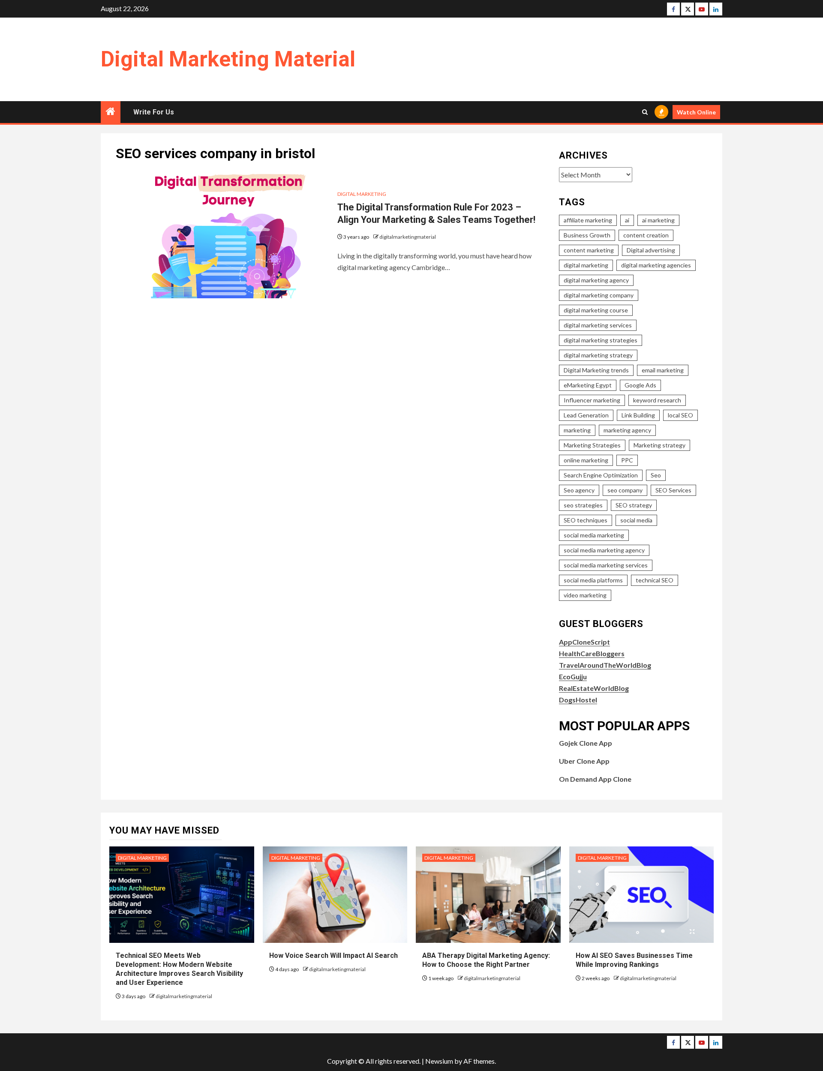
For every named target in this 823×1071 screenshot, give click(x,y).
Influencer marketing (592, 400)
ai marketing (658, 220)
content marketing (589, 250)
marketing (577, 430)
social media (636, 520)
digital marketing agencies (656, 265)
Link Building (638, 415)
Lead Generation (586, 415)
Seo (656, 475)
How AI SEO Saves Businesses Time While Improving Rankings (634, 960)
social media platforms (593, 580)
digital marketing (586, 265)
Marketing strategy (659, 445)
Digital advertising (651, 250)
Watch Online (696, 112)
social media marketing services (606, 565)
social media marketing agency (604, 550)
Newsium (439, 1061)
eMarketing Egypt (588, 385)
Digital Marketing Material (228, 59)
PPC (627, 460)
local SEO (680, 415)
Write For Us (153, 112)
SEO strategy (634, 505)
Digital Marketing (361, 194)
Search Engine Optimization (601, 475)
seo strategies (583, 505)
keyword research (657, 400)
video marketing (585, 595)
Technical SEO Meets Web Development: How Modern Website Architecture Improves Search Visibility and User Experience (179, 968)
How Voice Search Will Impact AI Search (333, 955)
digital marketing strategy (598, 355)
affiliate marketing (588, 220)
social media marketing (594, 535)
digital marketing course (596, 310)
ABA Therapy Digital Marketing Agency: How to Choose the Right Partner (486, 960)
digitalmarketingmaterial (407, 237)
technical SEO (654, 580)
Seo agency (579, 490)
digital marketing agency (596, 280)
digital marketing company (599, 295)
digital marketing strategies (600, 340)
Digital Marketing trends (596, 370)
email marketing (663, 370)
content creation (646, 235)
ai (627, 220)
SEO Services (673, 490)
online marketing (586, 460)
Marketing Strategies (592, 445)
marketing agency (627, 430)
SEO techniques (585, 520)
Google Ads (640, 385)
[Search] (645, 112)
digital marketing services (598, 325)
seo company (625, 490)
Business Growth (587, 235)
